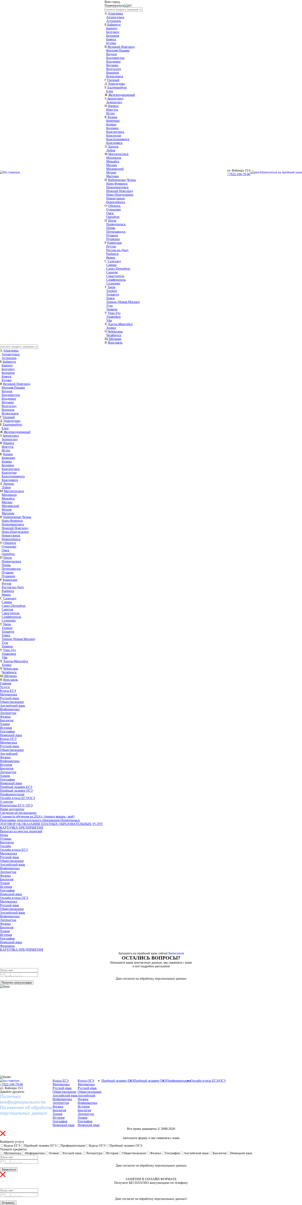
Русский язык (9, 698)
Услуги (5, 687)
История (6, 727)
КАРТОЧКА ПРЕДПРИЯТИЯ (21, 827)
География (7, 731)
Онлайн (5, 846)
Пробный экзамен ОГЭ (16, 790)
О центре (6, 801)
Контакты (7, 842)
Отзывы (5, 838)
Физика (5, 716)
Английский (9, 753)
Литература (8, 713)
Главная (5, 683)
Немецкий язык (11, 735)
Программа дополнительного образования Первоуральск (40, 820)
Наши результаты (12, 809)
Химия (5, 724)
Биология (6, 720)
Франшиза (7, 946)
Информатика (10, 709)
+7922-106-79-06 (238, 174)
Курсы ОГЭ (8, 739)
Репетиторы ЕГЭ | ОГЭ (16, 805)
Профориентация (12, 794)
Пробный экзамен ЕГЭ (16, 787)
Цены (4, 835)
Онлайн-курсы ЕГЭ (14, 849)
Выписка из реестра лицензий (21, 831)
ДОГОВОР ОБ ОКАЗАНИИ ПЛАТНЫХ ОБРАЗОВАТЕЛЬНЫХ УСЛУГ (51, 824)
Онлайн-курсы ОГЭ (14, 898)
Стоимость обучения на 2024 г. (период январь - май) (37, 816)
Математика (8, 694)
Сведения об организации (18, 812)
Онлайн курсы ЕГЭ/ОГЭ (17, 798)
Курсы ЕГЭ (8, 690)
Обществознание (12, 702)
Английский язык (12, 705)
